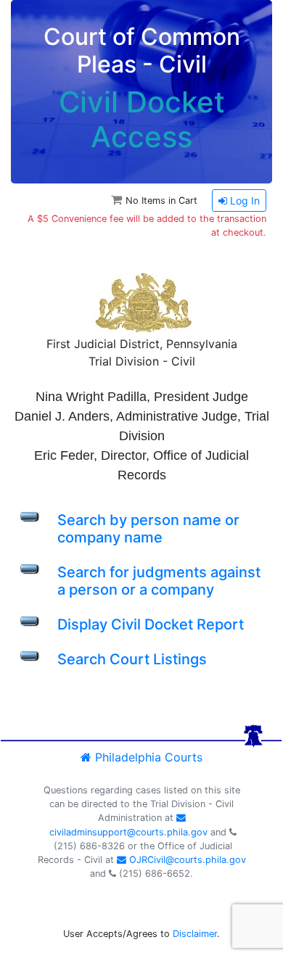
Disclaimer (195, 933)
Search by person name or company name (148, 528)
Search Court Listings (132, 659)
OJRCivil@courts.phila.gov (186, 859)
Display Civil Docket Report (150, 624)
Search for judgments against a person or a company (159, 580)
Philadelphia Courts (146, 757)
